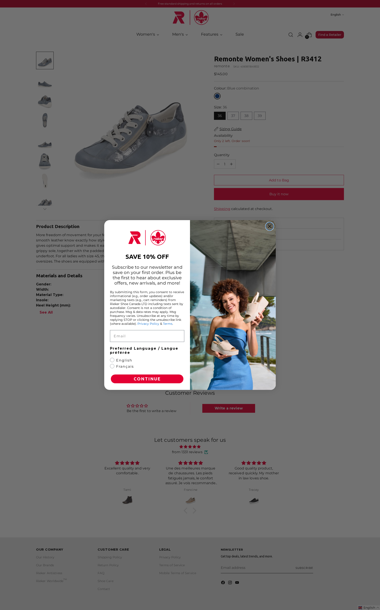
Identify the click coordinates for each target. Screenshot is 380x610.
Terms (167, 324)
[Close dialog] (270, 226)
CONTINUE (147, 378)
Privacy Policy (148, 324)
